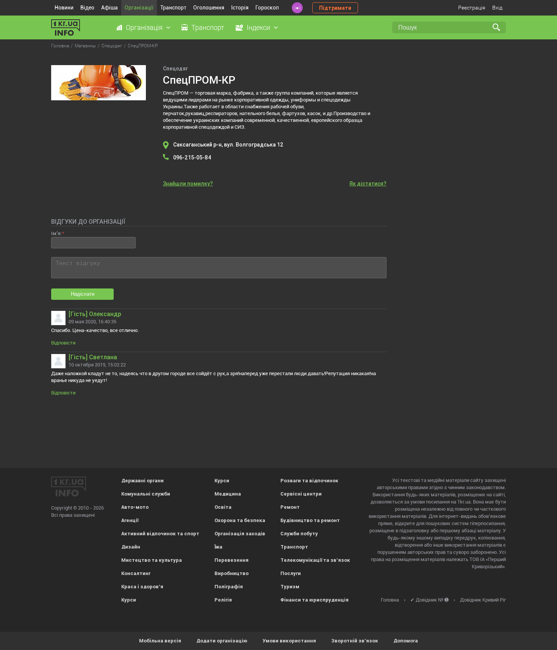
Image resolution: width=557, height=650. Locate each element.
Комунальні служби (145, 494)
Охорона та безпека (239, 520)
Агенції (129, 520)
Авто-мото (135, 507)
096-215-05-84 (192, 157)
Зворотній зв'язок (354, 641)
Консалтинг (135, 573)
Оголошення (208, 8)
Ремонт (290, 507)
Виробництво (231, 573)
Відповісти (63, 343)
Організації (139, 8)
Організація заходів (239, 533)
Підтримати (335, 8)
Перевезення (231, 560)
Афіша (109, 8)
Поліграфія (228, 586)
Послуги (290, 573)
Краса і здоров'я (142, 586)
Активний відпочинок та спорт (160, 533)
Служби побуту (299, 533)
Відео (87, 8)
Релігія (223, 600)
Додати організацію (221, 641)
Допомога (405, 641)
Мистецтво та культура (151, 560)
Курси (128, 600)
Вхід (497, 8)
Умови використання (289, 641)
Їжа (218, 547)
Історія (240, 8)
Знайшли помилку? (188, 184)
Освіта (223, 507)
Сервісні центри (301, 494)
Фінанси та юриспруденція (314, 600)
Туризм (289, 586)
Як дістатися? (367, 184)
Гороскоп (267, 8)
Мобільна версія (160, 641)
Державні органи (142, 480)
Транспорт (173, 8)
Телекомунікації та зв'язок (315, 560)
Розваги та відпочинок (309, 480)
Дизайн (130, 547)
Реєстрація (471, 8)
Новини (64, 8)
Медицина (227, 494)
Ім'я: (56, 233)
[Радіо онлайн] (297, 7)
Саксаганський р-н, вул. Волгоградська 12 (228, 145)
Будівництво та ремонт (310, 520)
